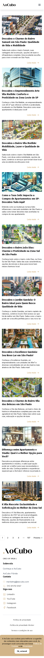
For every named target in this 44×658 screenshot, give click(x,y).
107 (28, 538)
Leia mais (31, 63)
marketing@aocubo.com (17, 582)
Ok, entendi (22, 651)
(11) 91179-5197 (14, 586)
